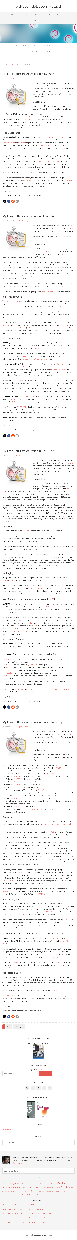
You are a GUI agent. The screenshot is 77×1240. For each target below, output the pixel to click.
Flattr (51, 1187)
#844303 (22, 328)
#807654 (69, 920)
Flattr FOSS (57, 1187)
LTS (28, 1191)
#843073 (60, 364)
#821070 (9, 670)
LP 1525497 (20, 859)
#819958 (19, 689)
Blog (30, 1184)
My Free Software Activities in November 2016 (32, 216)
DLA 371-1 (42, 790)
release (18, 1194)
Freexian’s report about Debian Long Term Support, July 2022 (24, 1218)
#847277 (29, 180)
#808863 (10, 996)
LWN (37, 348)
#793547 (6, 891)
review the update (47, 292)
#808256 (13, 793)
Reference (13, 1194)
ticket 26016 (66, 906)
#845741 (13, 402)
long (40, 161)
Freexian (65, 1187)
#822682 (16, 626)
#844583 (16, 399)
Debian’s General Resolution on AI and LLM (18, 1205)
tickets (31, 396)
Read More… (17, 1163)
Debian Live (24, 1187)
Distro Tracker (33, 1187)
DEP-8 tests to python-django (31, 809)
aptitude (27, 1183)
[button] (4, 201)
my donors (69, 86)
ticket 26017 (21, 914)
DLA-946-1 (27, 119)
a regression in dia (46, 145)
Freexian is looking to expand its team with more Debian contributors (27, 1213)
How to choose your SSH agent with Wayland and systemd (23, 1209)
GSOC (10, 1191)
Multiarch (35, 1191)
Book (33, 1183)
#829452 (18, 333)
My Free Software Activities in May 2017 (28, 73)
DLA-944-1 (27, 117)
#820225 (32, 588)
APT (24, 1184)
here (7, 968)
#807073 (51, 832)
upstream (25, 396)
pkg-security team (12, 301)
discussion (27, 343)
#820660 (9, 665)
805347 (49, 607)
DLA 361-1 (17, 776)
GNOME (6, 1191)
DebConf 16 (26, 531)
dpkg (41, 1187)
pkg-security (58, 1191)
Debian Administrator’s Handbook (56, 137)
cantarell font (28, 623)
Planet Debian (7, 1129)
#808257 (23, 793)
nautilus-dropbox (42, 1191)
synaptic (26, 1194)
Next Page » (19, 1027)
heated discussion (52, 161)
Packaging (52, 1191)
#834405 (22, 407)
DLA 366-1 (17, 782)
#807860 (60, 962)
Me (31, 1191)
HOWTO (15, 1191)
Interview (22, 1191)
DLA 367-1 (17, 784)
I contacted (42, 588)
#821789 (51, 599)
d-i (51, 1184)
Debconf (55, 1184)
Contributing (45, 1184)
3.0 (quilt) (4, 1184)
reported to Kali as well (62, 689)
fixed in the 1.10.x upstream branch (36, 359)
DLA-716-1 (43, 251)
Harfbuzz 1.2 (58, 623)
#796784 (58, 768)
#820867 (9, 667)
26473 (5, 580)
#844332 (21, 380)
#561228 (41, 894)
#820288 (9, 659)
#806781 (56, 938)
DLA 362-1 (17, 779)
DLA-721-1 (33, 284)
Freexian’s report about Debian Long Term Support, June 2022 (24, 1222)
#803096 (48, 912)
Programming (65, 1191)
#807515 (56, 957)
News (47, 1191)
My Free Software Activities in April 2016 (28, 451)
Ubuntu (31, 1194)
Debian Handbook (14, 1187)
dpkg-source (46, 1187)
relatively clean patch (59, 370)
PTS (70, 1191)
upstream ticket (64, 325)
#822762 (34, 626)
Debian (61, 1183)
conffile (40, 1183)
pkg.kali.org (57, 991)
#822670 (9, 681)
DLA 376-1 (17, 806)
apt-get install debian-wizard (38, 6)
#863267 (69, 180)
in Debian (21, 143)
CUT (49, 1184)
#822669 (9, 676)
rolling (22, 1194)
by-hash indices (32, 665)
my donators (70, 463)
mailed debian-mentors (21, 631)
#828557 (5, 325)
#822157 (9, 673)
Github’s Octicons (8, 881)
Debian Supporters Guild (44, 1070)
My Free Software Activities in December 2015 (32, 722)
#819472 (34, 692)
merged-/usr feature (21, 367)
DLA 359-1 (51, 773)
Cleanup (36, 1183)
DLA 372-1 (17, 798)
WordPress (37, 1194)
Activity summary (15, 1183)
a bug (12, 276)
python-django (6, 1194)
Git (3, 1191)
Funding (71, 1187)
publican (72, 1191)
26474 (13, 580)
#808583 (14, 962)
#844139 (25, 356)
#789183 (20, 872)
